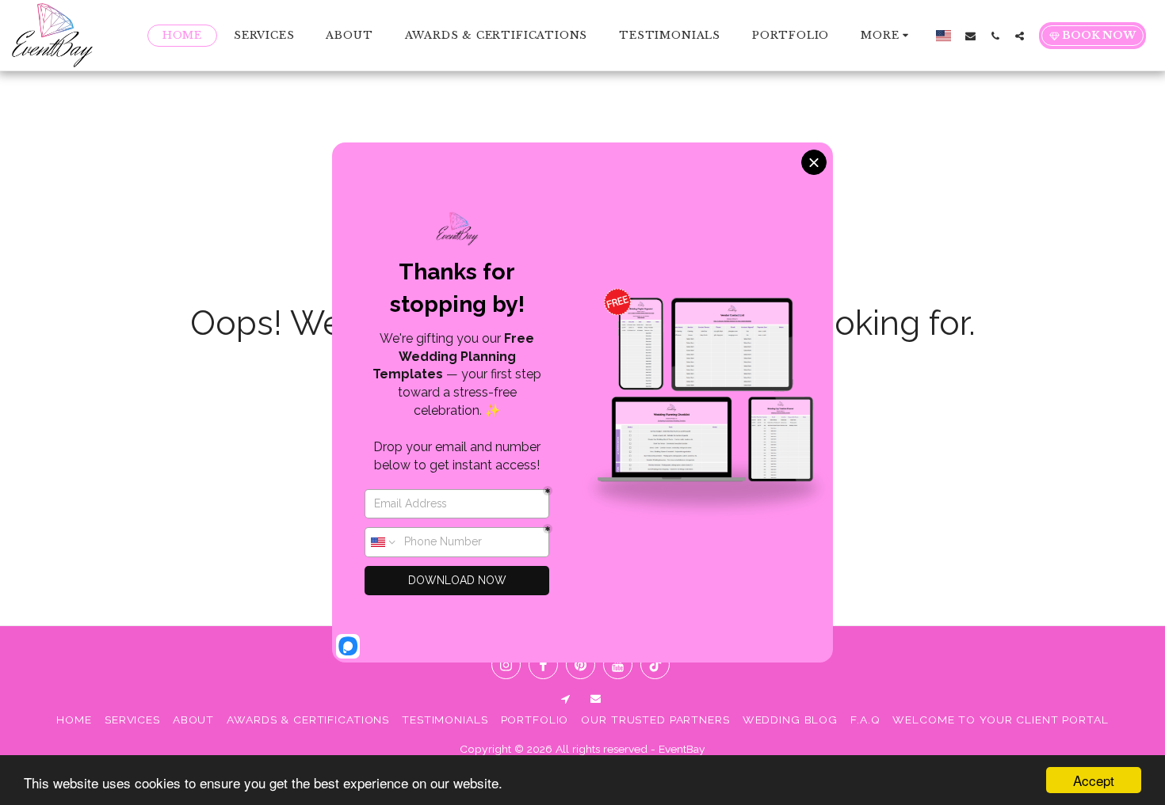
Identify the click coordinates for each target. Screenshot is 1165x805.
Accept (1093, 780)
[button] (970, 35)
